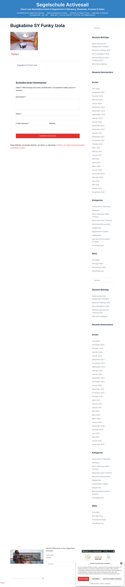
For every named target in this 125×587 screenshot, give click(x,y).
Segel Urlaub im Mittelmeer (100, 13)
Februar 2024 (97, 100)
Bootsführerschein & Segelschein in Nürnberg (30, 13)
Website (52, 123)
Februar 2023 (97, 118)
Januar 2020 (97, 170)
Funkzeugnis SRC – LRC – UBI (39, 15)
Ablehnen (95, 579)
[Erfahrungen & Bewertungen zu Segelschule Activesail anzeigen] (98, 558)
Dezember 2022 (98, 126)
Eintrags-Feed (97, 264)
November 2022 (98, 129)
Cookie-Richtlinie (94, 583)
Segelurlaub (96, 235)
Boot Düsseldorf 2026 (100, 54)
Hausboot (96, 210)
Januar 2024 (97, 103)
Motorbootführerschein (101, 224)
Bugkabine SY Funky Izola (27, 65)
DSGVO (48, 557)
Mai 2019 (95, 185)
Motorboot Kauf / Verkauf (102, 220)
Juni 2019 (95, 181)
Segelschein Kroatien (100, 232)
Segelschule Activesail (62, 5)
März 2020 (96, 166)
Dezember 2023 (98, 107)
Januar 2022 (97, 133)
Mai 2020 (95, 159)
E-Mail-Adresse (22, 123)
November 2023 (98, 111)
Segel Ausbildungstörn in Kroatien (57, 13)
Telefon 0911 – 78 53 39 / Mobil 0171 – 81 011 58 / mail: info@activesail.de (72, 15)
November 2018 (98, 192)
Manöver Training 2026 (101, 50)
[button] (121, 563)
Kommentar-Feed (99, 267)
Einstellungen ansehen (112, 579)
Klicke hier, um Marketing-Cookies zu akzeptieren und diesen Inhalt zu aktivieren (27, 557)
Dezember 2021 (98, 137)
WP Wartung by (37, 578)
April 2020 (96, 162)
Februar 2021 (97, 151)
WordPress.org (97, 271)
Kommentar (21, 97)
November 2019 (98, 174)
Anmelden (96, 260)
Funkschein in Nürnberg (101, 207)
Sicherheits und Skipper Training (79, 13)
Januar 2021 (97, 155)
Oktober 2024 (97, 96)
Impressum (107, 583)
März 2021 (96, 148)
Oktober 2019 (97, 177)
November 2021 (98, 140)
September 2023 (98, 114)
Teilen (15, 54)
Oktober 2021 (97, 144)
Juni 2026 (96, 89)
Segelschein (96, 228)
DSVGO (102, 583)
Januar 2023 (97, 122)
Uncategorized (97, 245)
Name (19, 114)
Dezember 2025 (98, 92)
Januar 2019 (97, 188)
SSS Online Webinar (99, 64)
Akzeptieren (83, 579)
